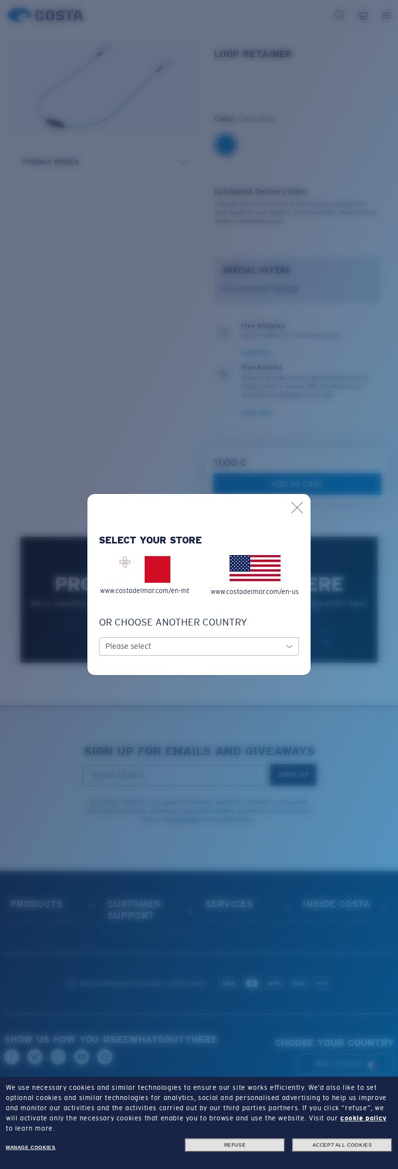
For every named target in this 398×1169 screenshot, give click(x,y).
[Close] (297, 507)
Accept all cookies (342, 1145)
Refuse (235, 1145)
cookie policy (363, 1118)
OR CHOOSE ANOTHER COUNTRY (173, 622)
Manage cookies (30, 1147)
